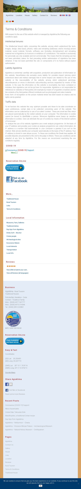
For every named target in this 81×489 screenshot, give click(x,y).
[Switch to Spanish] (7, 21)
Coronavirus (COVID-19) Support (17, 405)
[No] (78, 484)
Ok (40, 486)
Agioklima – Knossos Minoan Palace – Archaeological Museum (28, 426)
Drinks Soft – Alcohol (14, 233)
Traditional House (13, 199)
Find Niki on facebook (16, 390)
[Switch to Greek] (67, 15)
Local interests (12, 246)
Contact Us (44, 15)
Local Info (10, 253)
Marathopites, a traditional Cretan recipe (20, 416)
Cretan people (11, 236)
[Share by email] (11, 384)
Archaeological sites (14, 240)
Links (8, 206)
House (27, 15)
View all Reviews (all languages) (17, 273)
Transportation (12, 250)
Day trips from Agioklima (15, 229)
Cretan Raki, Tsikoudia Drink (15, 412)
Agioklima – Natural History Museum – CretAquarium (24, 430)
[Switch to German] (13, 21)
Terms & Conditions (13, 209)
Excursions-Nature (13, 243)
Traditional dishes (13, 226)
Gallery (34, 15)
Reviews (54, 15)
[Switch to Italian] (10, 21)
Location (19, 15)
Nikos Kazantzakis (12, 409)
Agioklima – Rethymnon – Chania (17, 423)
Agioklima (9, 15)
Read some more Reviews (15, 394)
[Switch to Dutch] (69, 15)
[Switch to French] (64, 15)
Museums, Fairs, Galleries (15, 223)
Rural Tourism (11, 202)
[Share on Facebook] (7, 384)
